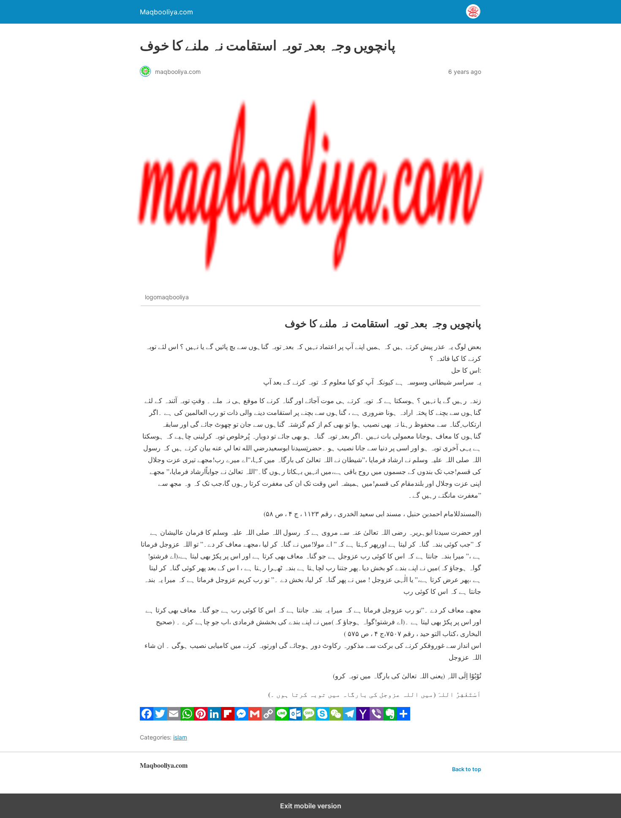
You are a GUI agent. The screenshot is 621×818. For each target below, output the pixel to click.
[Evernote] (390, 717)
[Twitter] (160, 717)
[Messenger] (241, 717)
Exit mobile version (310, 806)
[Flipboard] (227, 717)
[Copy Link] (268, 717)
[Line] (282, 717)
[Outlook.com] (295, 717)
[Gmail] (254, 717)
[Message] (309, 717)
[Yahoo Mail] (363, 717)
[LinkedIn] (214, 717)
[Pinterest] (200, 717)
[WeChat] (336, 717)
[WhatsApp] (187, 717)
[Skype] (322, 717)
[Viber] (376, 717)
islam (180, 737)
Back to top (466, 769)
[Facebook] (146, 717)
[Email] (173, 717)
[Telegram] (349, 717)
